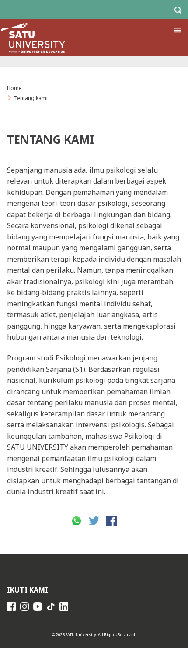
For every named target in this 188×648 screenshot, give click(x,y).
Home (14, 88)
